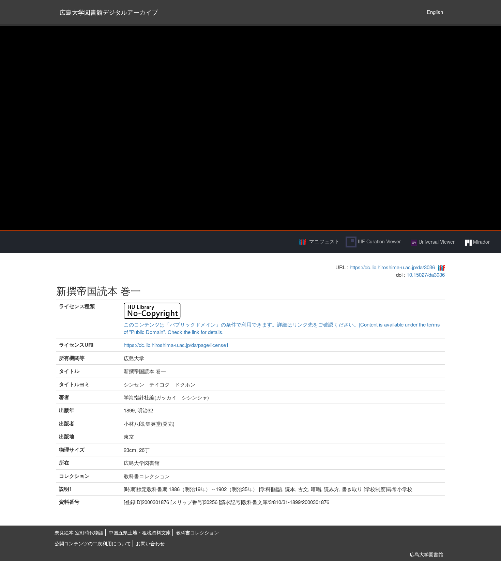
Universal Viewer (436, 241)
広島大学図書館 (426, 554)
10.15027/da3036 (426, 274)
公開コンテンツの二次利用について (93, 543)
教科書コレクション (197, 532)
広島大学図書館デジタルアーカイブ (109, 11)
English (435, 11)
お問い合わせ (150, 543)
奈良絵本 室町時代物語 (79, 532)
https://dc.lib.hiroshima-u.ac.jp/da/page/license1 (176, 344)
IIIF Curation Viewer (378, 241)
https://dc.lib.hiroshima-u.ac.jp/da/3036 (392, 267)
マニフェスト (324, 241)
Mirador (481, 241)
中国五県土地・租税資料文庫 (140, 532)
